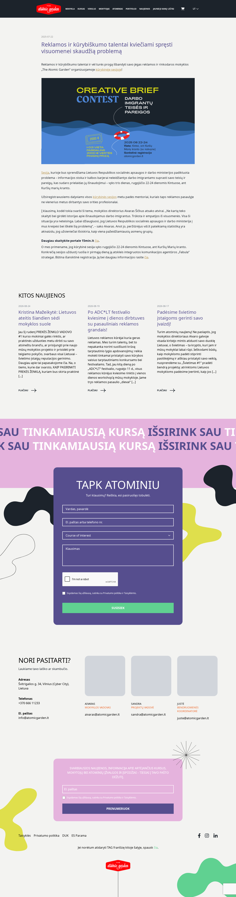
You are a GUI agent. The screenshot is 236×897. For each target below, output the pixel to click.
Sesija (45, 173)
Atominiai (117, 9)
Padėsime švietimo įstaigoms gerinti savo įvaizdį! (180, 318)
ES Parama (79, 836)
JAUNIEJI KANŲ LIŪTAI (163, 9)
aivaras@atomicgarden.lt (102, 714)
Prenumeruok (118, 809)
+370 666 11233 (29, 703)
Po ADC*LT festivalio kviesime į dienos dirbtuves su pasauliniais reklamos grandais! (116, 321)
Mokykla (70, 9)
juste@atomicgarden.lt (193, 718)
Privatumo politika (46, 836)
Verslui (92, 9)
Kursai (81, 9)
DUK (65, 836)
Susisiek (118, 608)
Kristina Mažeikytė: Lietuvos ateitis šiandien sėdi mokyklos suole (47, 318)
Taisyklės (24, 836)
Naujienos (144, 9)
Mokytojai (104, 9)
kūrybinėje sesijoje (109, 70)
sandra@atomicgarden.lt (148, 714)
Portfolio (131, 9)
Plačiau (23, 390)
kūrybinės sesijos (105, 197)
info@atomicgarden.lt (33, 718)
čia (97, 241)
